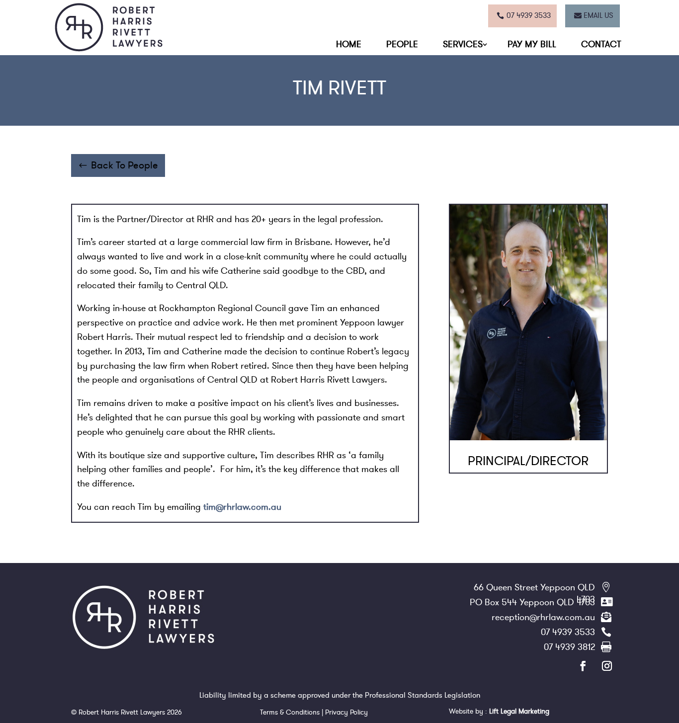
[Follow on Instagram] (601, 666)
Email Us (598, 15)
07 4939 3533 (529, 15)
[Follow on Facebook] (577, 666)
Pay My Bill (532, 44)
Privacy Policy (345, 712)
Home (348, 44)
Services (463, 44)
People (402, 44)
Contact (601, 44)
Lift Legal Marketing (519, 711)
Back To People (124, 165)
